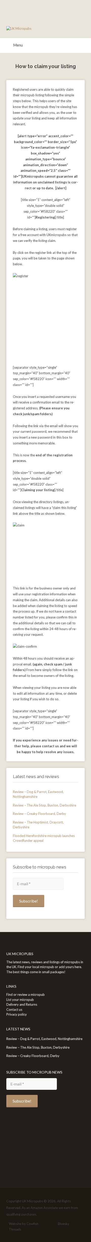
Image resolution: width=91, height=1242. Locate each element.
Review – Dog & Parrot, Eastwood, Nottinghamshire (44, 1039)
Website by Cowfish (23, 1224)
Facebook (44, 1224)
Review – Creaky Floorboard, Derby (39, 814)
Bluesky (63, 1224)
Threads (15, 1229)
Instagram (52, 1224)
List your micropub (20, 1000)
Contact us (14, 1009)
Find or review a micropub (25, 994)
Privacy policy (16, 1014)
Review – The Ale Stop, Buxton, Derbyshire (44, 805)
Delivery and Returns (21, 1004)
